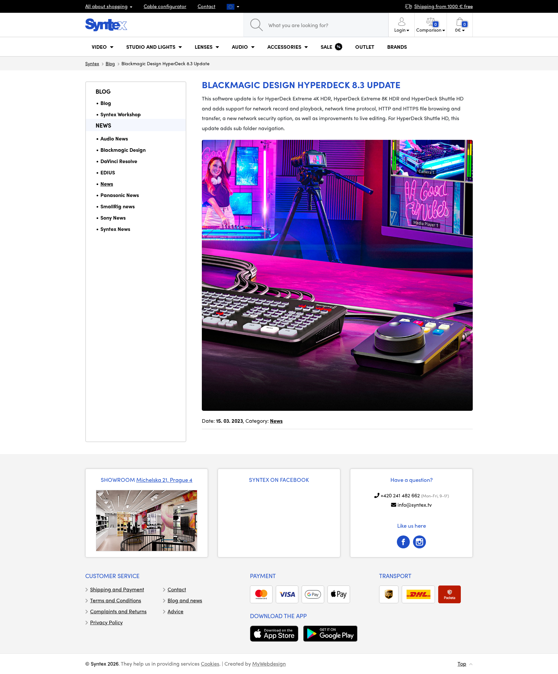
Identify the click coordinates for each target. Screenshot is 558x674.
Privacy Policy (106, 622)
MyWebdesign (269, 663)
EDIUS (107, 172)
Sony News (113, 217)
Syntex (92, 63)
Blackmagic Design (123, 149)
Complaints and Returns (118, 611)
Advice (175, 611)
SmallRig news (117, 206)
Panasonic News (119, 195)
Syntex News (115, 229)
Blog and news (185, 600)
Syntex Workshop (120, 114)
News (103, 125)
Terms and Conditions (115, 600)
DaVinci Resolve (118, 161)
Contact (206, 6)
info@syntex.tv (415, 504)
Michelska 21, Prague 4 (164, 479)
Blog (110, 63)
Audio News (114, 138)
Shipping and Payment (117, 589)
